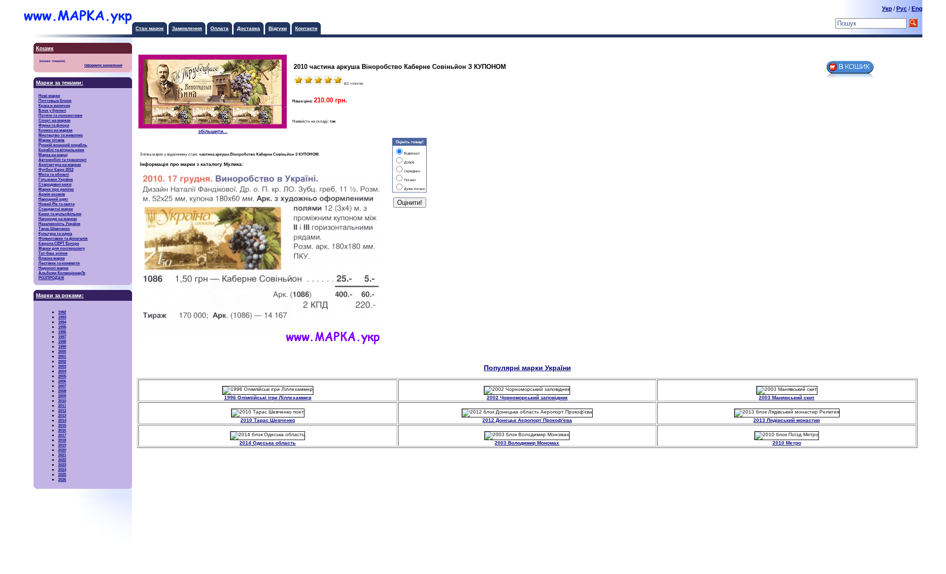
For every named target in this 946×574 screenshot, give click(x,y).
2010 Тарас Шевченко (267, 420)
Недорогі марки (53, 267)
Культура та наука (55, 233)
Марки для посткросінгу (61, 248)
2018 (62, 440)
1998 (62, 341)
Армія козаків (51, 193)
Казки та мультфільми (59, 213)
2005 (62, 376)
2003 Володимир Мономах (527, 443)
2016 (62, 430)
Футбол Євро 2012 (55, 169)
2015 (62, 425)
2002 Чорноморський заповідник (527, 397)
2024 (62, 469)
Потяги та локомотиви (60, 115)
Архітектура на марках (59, 164)
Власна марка (51, 257)
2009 (62, 395)
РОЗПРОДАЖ (51, 277)
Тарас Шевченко (54, 228)
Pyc (901, 9)
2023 (62, 464)
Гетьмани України (55, 179)
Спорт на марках (54, 120)
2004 (62, 371)
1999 (62, 346)
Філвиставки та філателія (63, 238)
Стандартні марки (55, 208)
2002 (62, 361)
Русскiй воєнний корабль (62, 144)
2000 (62, 351)
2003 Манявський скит (786, 397)
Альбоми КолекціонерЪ (61, 272)
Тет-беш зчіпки (53, 253)
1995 (62, 326)
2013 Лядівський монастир (786, 420)
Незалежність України (59, 223)
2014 (62, 420)
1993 (62, 317)
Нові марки (49, 95)
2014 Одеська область (267, 443)
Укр (887, 9)
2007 (62, 385)
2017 (62, 435)
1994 (62, 321)
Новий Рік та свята (56, 203)
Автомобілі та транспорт (62, 159)
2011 (62, 405)
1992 (62, 312)
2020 (62, 449)
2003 (62, 366)
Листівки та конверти (59, 262)
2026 (62, 479)
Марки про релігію (56, 189)
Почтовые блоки (54, 100)
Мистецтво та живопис (60, 134)
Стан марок (149, 28)
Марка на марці (53, 154)
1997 (62, 336)
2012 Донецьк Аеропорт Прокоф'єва (527, 420)
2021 (62, 454)
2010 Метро (787, 443)
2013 (62, 415)
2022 (62, 459)
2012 (62, 410)
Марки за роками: (60, 295)
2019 (62, 445)
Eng (917, 9)
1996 (62, 331)
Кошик (45, 48)
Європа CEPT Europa (58, 243)
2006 (62, 381)
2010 (62, 400)
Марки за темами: (59, 83)
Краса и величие (54, 105)
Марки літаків (51, 139)
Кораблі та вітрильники (61, 149)
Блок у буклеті (52, 110)
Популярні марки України (527, 368)
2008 (62, 390)
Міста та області (53, 174)
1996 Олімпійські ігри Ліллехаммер (267, 397)
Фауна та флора (53, 125)
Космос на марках (55, 130)
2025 (62, 474)
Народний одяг (53, 198)
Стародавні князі (54, 184)
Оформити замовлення (103, 65)
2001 (62, 356)
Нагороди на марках (57, 218)
